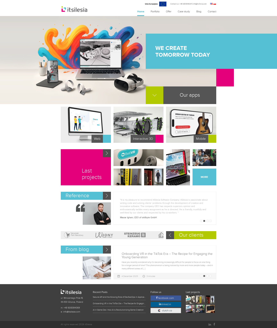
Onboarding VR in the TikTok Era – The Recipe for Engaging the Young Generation (119, 303)
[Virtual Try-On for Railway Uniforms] (154, 177)
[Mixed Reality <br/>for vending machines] (127, 177)
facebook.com (166, 298)
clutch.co (167, 310)
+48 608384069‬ (186, 4)
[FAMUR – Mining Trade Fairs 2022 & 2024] (204, 157)
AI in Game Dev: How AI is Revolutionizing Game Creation (118, 310)
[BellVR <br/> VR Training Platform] (138, 157)
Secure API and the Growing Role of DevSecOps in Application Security (119, 297)
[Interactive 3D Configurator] (178, 167)
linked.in (166, 304)
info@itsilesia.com (200, 4)
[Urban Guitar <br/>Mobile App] (211, 310)
